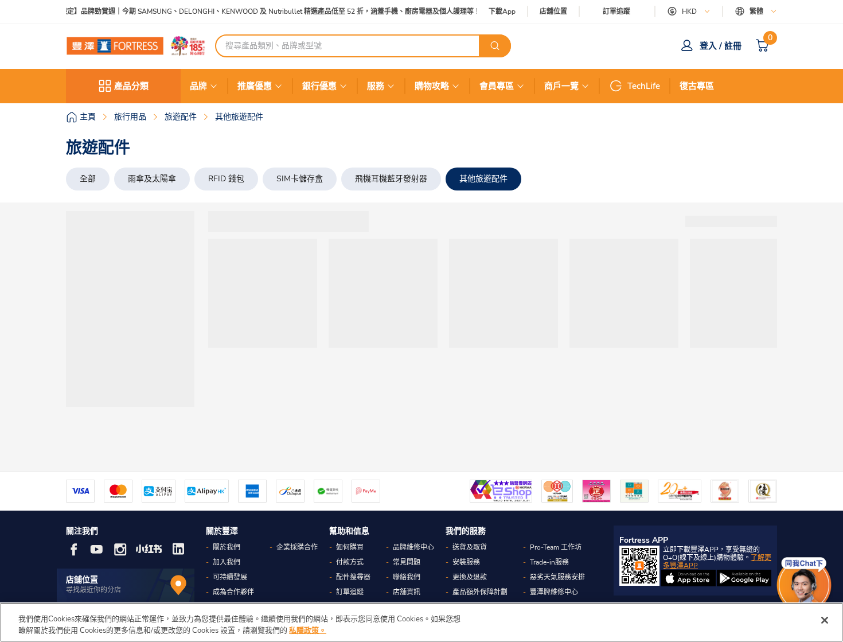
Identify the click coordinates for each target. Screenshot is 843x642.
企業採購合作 (297, 547)
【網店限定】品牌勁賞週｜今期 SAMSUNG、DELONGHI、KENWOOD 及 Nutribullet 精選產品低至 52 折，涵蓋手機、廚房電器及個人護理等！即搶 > (265, 11)
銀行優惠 (319, 86)
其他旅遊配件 (483, 178)
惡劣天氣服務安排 (557, 577)
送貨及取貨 (469, 547)
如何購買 (350, 547)
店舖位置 (553, 11)
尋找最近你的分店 (93, 589)
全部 (88, 178)
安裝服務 (466, 562)
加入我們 (226, 562)
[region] (421, 622)
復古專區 (697, 86)
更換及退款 (469, 577)
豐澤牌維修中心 (554, 592)
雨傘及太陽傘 (152, 178)
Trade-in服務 (549, 562)
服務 (375, 86)
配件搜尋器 (353, 577)
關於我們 (226, 547)
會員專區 (496, 86)
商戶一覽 (561, 86)
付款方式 (350, 562)
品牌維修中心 (413, 547)
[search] (495, 45)
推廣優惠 (254, 86)
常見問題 (406, 562)
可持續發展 (230, 577)
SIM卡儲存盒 (299, 178)
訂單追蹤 (616, 11)
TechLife (643, 86)
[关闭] (824, 620)
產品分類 (131, 86)
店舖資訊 (406, 592)
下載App (502, 11)
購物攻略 (432, 86)
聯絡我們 (406, 577)
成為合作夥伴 (233, 592)
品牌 (198, 86)
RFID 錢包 (226, 178)
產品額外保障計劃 (480, 592)
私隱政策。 (307, 630)
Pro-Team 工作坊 (555, 547)
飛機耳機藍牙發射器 (391, 178)
